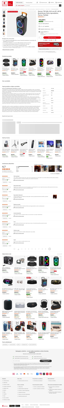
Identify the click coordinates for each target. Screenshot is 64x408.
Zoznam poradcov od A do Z (23, 380)
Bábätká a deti (6, 388)
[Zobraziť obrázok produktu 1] (4, 12)
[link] (29, 2)
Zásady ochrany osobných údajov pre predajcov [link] (55, 390)
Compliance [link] (27, 404)
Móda (4, 392)
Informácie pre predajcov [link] (38, 380)
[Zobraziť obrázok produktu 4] (4, 22)
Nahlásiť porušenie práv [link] (23, 396)
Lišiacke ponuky (6, 380)
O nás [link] (22, 404)
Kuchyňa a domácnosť (7, 386)
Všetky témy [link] (21, 386)
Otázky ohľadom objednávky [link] (23, 388)
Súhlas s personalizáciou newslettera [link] (18, 367)
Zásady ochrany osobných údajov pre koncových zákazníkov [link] (55, 393)
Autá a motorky (6, 397)
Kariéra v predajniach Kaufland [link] (39, 386)
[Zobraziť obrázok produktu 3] (4, 19)
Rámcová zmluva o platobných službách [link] (54, 387)
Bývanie (5, 390)
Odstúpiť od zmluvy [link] (22, 392)
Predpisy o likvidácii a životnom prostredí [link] (28, 406)
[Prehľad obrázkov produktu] (4, 23)
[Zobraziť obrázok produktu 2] (4, 15)
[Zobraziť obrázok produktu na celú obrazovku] (21, 23)
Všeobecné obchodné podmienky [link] (45, 404)
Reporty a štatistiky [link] (52, 380)
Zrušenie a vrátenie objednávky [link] (24, 390)
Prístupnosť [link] (37, 406)
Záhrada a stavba (6, 384)
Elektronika (5, 382)
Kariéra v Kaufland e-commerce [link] (39, 388)
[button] (50, 21)
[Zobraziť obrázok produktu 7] (4, 33)
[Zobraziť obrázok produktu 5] (4, 26)
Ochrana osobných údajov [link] (34, 404)
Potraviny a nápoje (7, 399)
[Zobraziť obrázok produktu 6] (4, 30)
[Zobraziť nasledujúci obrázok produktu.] (4, 36)
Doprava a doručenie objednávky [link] (24, 394)
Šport (4, 395)
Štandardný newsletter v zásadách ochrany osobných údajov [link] (22, 364)
